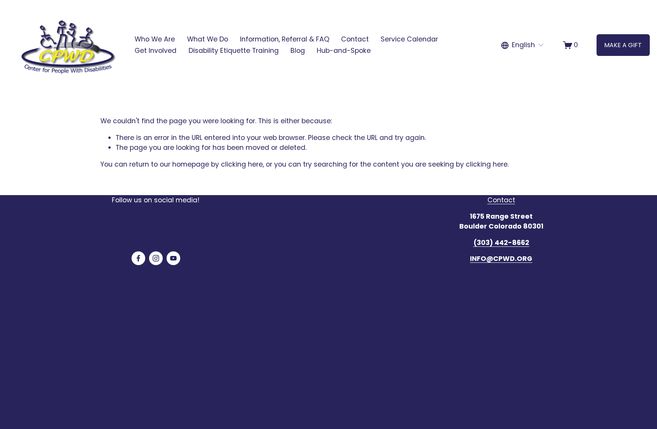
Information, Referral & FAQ (284, 39)
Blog (297, 50)
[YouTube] (173, 258)
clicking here (242, 164)
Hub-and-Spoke (344, 50)
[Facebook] (138, 258)
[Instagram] (156, 258)
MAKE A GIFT (623, 45)
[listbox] (522, 45)
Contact (355, 39)
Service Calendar (409, 39)
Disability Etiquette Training (234, 50)
